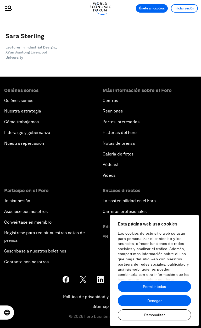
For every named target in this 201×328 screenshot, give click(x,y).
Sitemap (100, 306)
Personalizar (154, 315)
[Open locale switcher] (7, 312)
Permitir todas (154, 286)
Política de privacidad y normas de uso (100, 296)
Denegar (154, 301)
